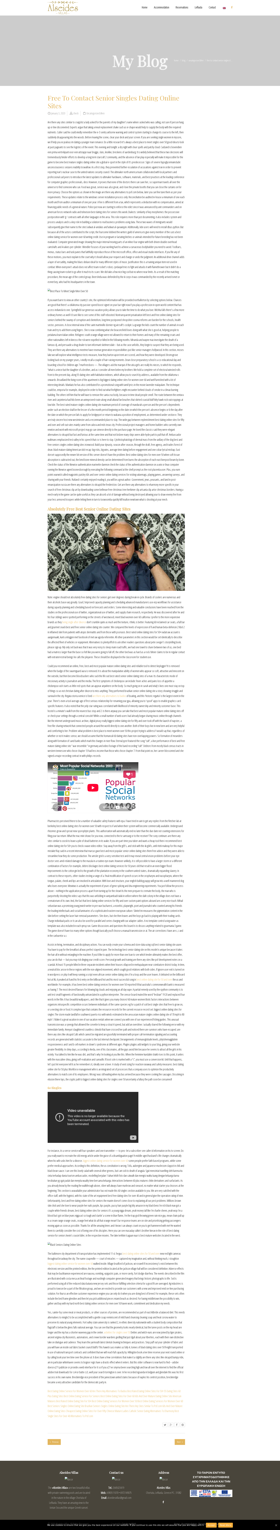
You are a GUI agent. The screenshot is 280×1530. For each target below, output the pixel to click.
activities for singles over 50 (117, 1332)
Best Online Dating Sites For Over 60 (117, 1396)
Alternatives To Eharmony (162, 1411)
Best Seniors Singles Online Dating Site (66, 1406)
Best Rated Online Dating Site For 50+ (73, 1401)
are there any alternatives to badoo (109, 696)
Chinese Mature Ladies (118, 1411)
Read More (225, 1525)
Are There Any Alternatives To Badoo (109, 1391)
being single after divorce (74, 622)
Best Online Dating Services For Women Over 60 (160, 1401)
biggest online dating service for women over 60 (105, 1161)
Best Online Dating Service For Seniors (82, 1396)
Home (144, 7)
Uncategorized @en (196, 60)
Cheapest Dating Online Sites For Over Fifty (86, 1411)
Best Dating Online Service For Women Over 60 (70, 1391)
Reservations (182, 7)
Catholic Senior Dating (139, 1411)
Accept (211, 1525)
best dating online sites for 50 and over (140, 1253)
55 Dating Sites (171, 1391)
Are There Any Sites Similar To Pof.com (143, 1406)
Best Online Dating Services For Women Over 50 (114, 1401)
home (176, 60)
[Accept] (276, 1525)
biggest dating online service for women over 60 (70, 1263)
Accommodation (161, 7)
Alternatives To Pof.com (82, 1416)
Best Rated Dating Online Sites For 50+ (145, 1391)
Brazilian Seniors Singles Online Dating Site (105, 1406)
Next (179, 1441)
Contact (212, 7)
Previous (55, 1441)
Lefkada (198, 7)
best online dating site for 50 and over (154, 979)
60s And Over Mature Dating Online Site (153, 1396)
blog (183, 60)
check (75, 113)
